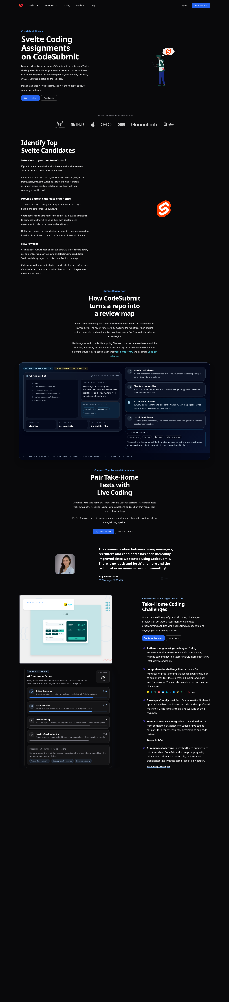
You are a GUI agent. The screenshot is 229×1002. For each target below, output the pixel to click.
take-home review (124, 351)
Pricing (67, 5)
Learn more (173, 638)
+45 (193, 692)
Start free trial (201, 5)
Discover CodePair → (156, 740)
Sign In (185, 5)
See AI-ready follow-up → (158, 766)
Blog (93, 5)
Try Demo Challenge (153, 638)
